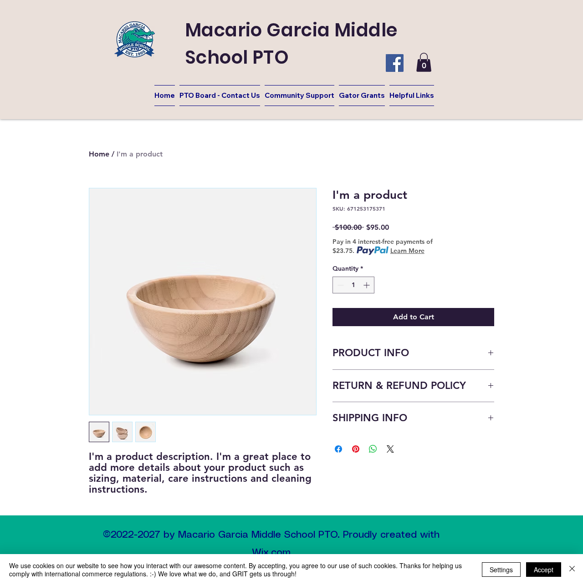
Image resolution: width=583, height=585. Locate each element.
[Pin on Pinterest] (355, 449)
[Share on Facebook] (338, 449)
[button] (424, 62)
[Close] (572, 569)
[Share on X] (390, 449)
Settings (501, 569)
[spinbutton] (353, 285)
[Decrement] (339, 285)
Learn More (407, 251)
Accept (543, 569)
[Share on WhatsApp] (373, 449)
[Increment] (367, 285)
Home (99, 154)
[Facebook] (395, 63)
